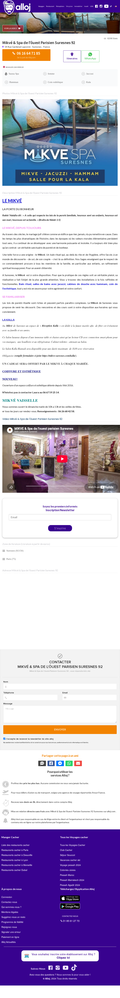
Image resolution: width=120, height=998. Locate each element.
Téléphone (8, 693)
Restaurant (50, 6)
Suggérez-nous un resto (13, 917)
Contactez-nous (9, 902)
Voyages (41, 6)
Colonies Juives (67, 870)
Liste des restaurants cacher (15, 845)
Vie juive (69, 6)
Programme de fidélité (12, 922)
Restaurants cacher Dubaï (14, 870)
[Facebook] (50, 969)
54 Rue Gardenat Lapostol (18, 46)
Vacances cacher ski (70, 860)
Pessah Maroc (67, 875)
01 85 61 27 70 (71, 918)
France (46, 46)
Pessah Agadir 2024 (70, 885)
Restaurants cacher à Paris (14, 850)
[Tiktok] (74, 969)
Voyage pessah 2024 (70, 865)
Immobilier (78, 6)
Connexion (6, 897)
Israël (86, 6)
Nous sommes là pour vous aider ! (74, 974)
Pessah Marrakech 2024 (72, 880)
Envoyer (60, 729)
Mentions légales (9, 912)
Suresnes (36, 46)
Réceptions (60, 6)
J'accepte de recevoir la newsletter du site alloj (29, 739)
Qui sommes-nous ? (11, 907)
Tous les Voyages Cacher (72, 845)
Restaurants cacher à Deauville (16, 855)
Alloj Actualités (8, 942)
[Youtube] (65, 969)
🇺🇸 (116, 6)
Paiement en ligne (10, 937)
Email (65, 693)
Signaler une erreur (11, 932)
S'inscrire (60, 528)
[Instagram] (58, 969)
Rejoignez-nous (9, 927)
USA (91, 6)
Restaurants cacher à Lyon (14, 860)
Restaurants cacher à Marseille (16, 865)
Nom (5, 682)
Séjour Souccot (67, 855)
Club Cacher (66, 850)
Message (7, 704)
